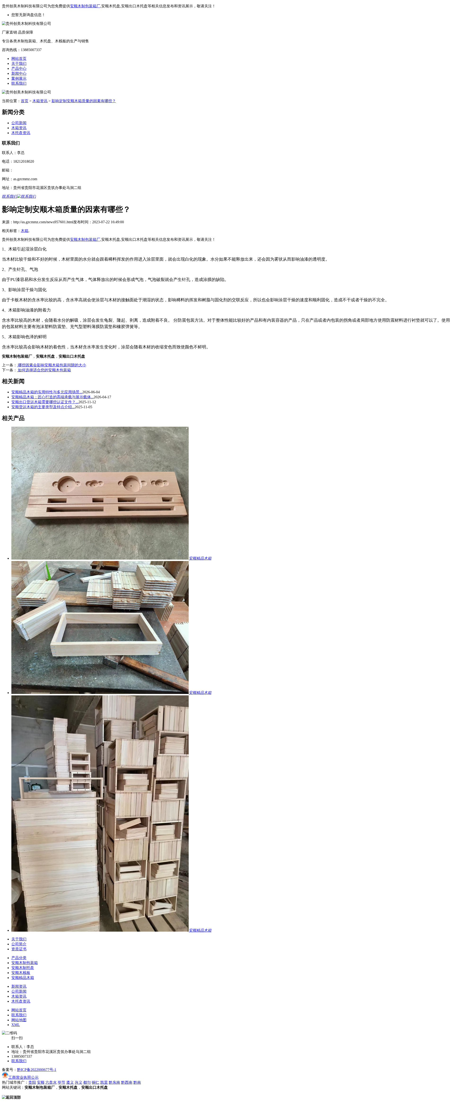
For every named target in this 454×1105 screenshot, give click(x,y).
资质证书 (18, 949)
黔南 (137, 1082)
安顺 (40, 1082)
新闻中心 (18, 73)
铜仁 (95, 1082)
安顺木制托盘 (22, 968)
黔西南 (126, 1082)
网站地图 (18, 1020)
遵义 (70, 1082)
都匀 (87, 1082)
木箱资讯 (40, 101)
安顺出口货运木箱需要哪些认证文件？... (45, 402)
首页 (24, 101)
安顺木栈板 (20, 973)
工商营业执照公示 (23, 1077)
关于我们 (18, 63)
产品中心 (18, 68)
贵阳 (32, 1082)
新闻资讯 (18, 986)
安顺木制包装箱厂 (85, 6)
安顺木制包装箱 (24, 963)
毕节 (61, 1082)
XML (15, 1025)
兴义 (78, 1082)
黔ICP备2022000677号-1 (36, 1070)
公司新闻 (18, 123)
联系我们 (18, 83)
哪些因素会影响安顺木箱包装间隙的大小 (51, 365)
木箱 (24, 231)
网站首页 (18, 59)
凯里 (104, 1082)
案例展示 (18, 78)
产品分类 (18, 958)
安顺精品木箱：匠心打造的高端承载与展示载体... (52, 397)
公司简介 (18, 944)
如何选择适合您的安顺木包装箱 (44, 370)
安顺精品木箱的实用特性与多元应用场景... (46, 392)
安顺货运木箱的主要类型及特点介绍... (43, 407)
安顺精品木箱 (22, 978)
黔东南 (114, 1082)
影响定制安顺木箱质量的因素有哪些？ (84, 101)
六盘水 (51, 1082)
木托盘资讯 (20, 133)
